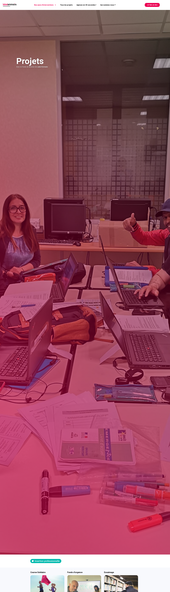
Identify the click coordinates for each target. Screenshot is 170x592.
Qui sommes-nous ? (107, 5)
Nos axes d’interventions (44, 5)
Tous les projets (66, 5)
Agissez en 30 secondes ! (86, 5)
